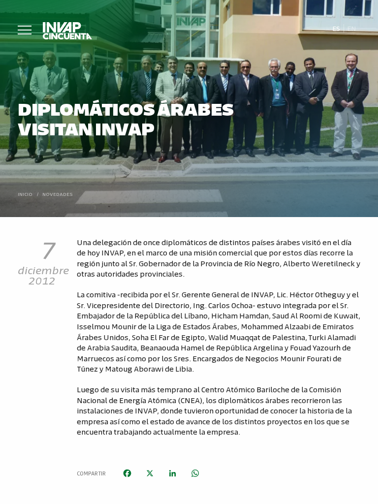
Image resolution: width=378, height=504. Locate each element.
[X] (149, 473)
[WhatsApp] (195, 473)
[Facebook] (127, 473)
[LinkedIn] (172, 473)
